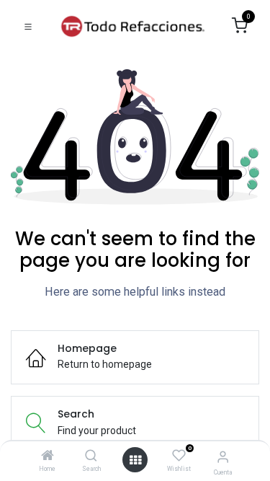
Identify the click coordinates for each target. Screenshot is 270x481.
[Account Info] (223, 457)
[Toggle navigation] (28, 26)
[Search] (91, 456)
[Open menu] (135, 460)
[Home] (47, 456)
